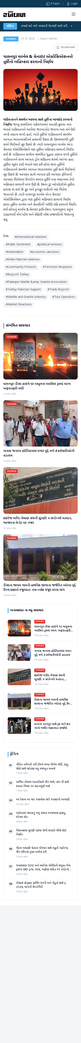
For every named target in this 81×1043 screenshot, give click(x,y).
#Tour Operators (63, 297)
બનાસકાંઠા (11, 39)
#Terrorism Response (57, 267)
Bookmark (68, 47)
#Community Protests (21, 267)
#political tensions (49, 245)
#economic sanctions (44, 252)
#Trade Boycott (58, 290)
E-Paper (55, 3)
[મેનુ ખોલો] (73, 14)
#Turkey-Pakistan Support (23, 290)
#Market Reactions (19, 305)
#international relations (31, 237)
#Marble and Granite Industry (26, 297)
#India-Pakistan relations (23, 260)
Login (74, 3)
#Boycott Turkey (17, 275)
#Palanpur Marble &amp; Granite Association (36, 282)
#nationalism (14, 252)
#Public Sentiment (18, 245)
